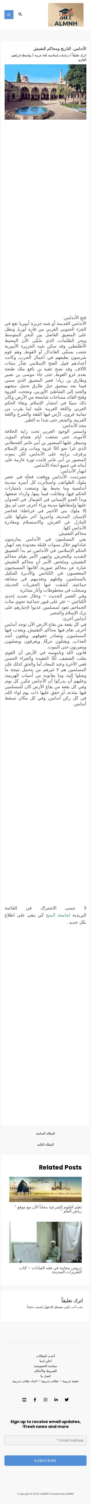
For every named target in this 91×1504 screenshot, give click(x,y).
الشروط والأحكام (45, 1371)
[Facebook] (35, 1400)
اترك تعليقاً (79, 55)
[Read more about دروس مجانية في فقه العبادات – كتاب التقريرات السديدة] (45, 1242)
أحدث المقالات (45, 1356)
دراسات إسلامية (58, 55)
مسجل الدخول (53, 1307)
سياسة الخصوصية (45, 1366)
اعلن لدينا (46, 1361)
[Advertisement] (45, 171)
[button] (20, 15)
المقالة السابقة (45, 1133)
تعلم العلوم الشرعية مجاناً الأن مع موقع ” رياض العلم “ (48, 1209)
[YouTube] (24, 1400)
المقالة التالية (45, 1144)
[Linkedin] (56, 1400)
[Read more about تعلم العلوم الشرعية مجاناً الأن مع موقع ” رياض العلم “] (45, 1189)
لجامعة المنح (58, 915)
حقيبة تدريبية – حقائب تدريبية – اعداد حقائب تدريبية (45, 1381)
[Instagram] (45, 1400)
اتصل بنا (45, 1376)
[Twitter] (67, 1400)
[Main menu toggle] (8, 14)
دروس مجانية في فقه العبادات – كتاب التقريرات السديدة (50, 1270)
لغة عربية (41, 55)
